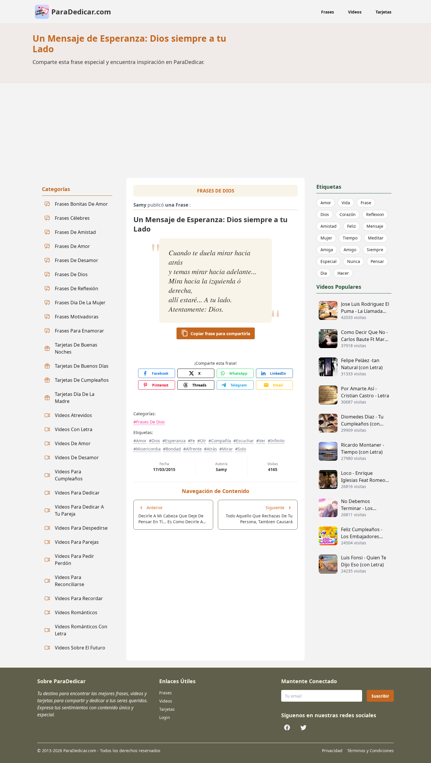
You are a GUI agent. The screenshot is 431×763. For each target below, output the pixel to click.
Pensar (377, 261)
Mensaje (374, 226)
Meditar (376, 238)
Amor (325, 202)
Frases (327, 12)
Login (164, 717)
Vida (346, 202)
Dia (323, 273)
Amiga (326, 249)
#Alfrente (192, 449)
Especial (328, 261)
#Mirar (226, 449)
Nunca (353, 261)
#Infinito (276, 440)
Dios (324, 214)
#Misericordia (147, 449)
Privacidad (332, 750)
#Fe (191, 440)
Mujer (326, 238)
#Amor (140, 440)
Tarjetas (383, 12)
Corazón (348, 214)
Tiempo (350, 238)
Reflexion (375, 214)
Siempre (375, 249)
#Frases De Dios (149, 422)
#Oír (201, 440)
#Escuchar (243, 440)
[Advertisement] (215, 127)
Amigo (350, 249)
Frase (366, 202)
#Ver (260, 440)
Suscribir (380, 696)
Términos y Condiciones (370, 750)
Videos (355, 12)
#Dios (154, 440)
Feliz (351, 226)
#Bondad (172, 449)
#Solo (240, 449)
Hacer (343, 273)
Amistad (328, 226)
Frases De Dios (215, 191)
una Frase (176, 205)
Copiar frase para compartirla (220, 333)
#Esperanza (174, 440)
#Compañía (219, 440)
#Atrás (210, 449)
